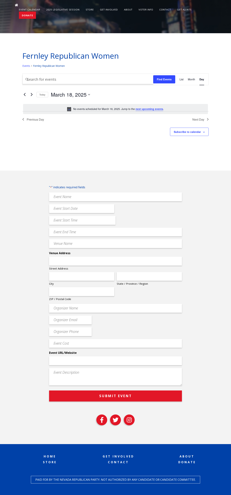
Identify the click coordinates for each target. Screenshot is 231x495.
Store (90, 9)
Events (26, 66)
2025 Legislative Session (63, 9)
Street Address (58, 268)
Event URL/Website (63, 353)
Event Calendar (29, 9)
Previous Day (35, 119)
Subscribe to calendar (187, 132)
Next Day (198, 119)
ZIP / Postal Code (60, 299)
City (51, 283)
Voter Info (146, 9)
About (128, 9)
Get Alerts (184, 9)
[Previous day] (24, 94)
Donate (27, 15)
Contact (165, 9)
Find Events (164, 79)
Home (50, 456)
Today (42, 94)
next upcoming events (149, 109)
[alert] (115, 109)
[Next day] (31, 94)
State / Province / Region (132, 283)
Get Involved (109, 9)
